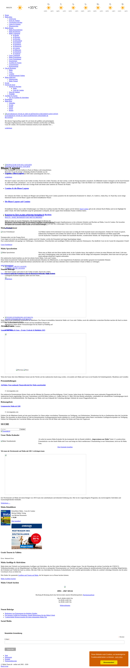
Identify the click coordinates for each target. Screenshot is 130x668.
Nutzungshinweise (11, 661)
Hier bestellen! (16, 521)
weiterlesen (8, 128)
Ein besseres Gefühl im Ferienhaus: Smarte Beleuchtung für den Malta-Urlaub (28, 273)
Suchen (22, 429)
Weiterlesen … (5, 503)
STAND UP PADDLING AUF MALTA (18, 319)
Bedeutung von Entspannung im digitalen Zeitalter (21, 613)
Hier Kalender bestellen (65, 447)
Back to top (4, 666)
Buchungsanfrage (88, 595)
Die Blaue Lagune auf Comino (17, 201)
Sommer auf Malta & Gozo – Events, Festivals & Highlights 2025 (23, 330)
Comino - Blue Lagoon (14, 173)
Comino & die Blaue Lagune (17, 188)
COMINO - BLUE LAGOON (15, 268)
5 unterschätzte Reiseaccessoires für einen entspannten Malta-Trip (26, 617)
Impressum (8, 657)
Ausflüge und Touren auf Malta (28, 575)
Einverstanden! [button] (109, 662)
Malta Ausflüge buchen (8, 579)
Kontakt (7, 659)
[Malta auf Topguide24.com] (5, 431)
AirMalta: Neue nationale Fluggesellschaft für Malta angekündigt (23, 385)
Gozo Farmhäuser (6, 244)
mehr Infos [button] (118, 657)
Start (6, 655)
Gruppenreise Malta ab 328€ (11, 406)
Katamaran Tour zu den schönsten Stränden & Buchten (28, 215)
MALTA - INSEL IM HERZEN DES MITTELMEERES (23, 217)
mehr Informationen (7, 265)
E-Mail (7, 639)
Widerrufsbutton (65, 605)
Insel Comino (84, 209)
